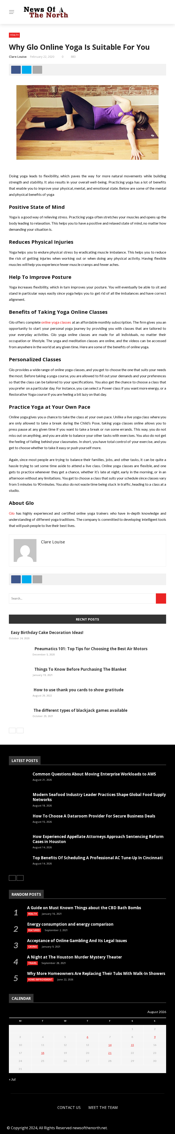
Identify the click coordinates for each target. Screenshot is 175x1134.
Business (15, 71)
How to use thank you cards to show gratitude (78, 689)
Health (14, 44)
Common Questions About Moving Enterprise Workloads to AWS (94, 774)
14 (109, 1045)
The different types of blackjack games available (80, 710)
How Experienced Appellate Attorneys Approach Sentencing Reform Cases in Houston (98, 839)
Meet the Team (103, 1107)
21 (109, 1053)
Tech (12, 53)
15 (132, 1045)
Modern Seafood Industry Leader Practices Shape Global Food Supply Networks (99, 797)
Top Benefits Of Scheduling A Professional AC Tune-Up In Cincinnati (98, 857)
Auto (12, 34)
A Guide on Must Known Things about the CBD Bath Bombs (84, 907)
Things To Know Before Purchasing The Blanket (79, 669)
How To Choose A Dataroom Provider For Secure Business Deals (94, 816)
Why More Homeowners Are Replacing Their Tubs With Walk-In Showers (96, 973)
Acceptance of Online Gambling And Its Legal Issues (77, 940)
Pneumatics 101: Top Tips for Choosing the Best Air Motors (90, 648)
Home (12, 25)
